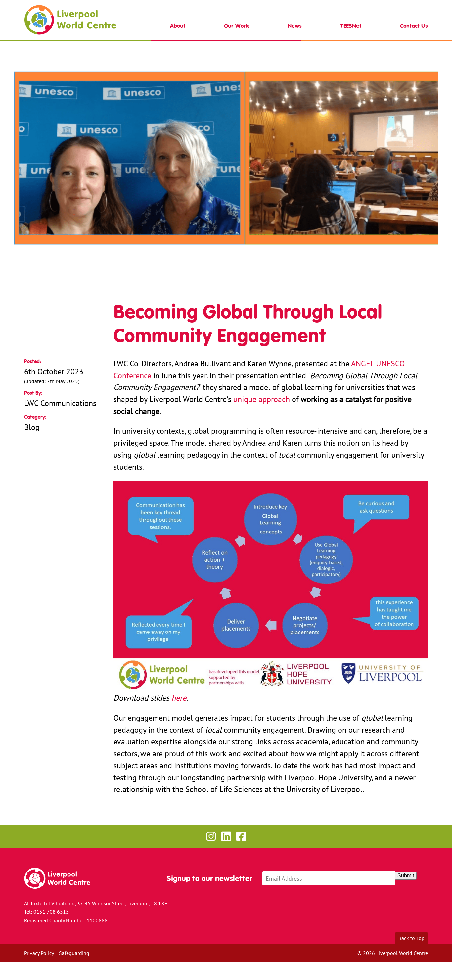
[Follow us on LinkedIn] (226, 836)
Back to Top (411, 938)
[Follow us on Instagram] (211, 836)
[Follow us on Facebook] (241, 836)
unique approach (261, 399)
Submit (405, 875)
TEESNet (350, 26)
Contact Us (414, 26)
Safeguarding (74, 953)
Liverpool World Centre (70, 20)
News (295, 26)
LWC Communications (60, 403)
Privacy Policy (39, 953)
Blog (32, 427)
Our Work (236, 26)
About (177, 26)
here (178, 698)
